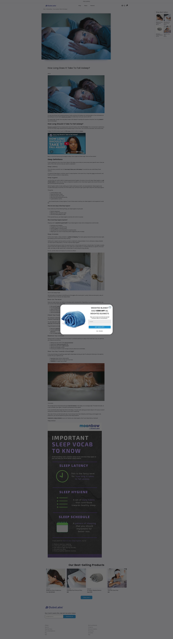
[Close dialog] (110, 307)
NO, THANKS (100, 331)
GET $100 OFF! (99, 327)
